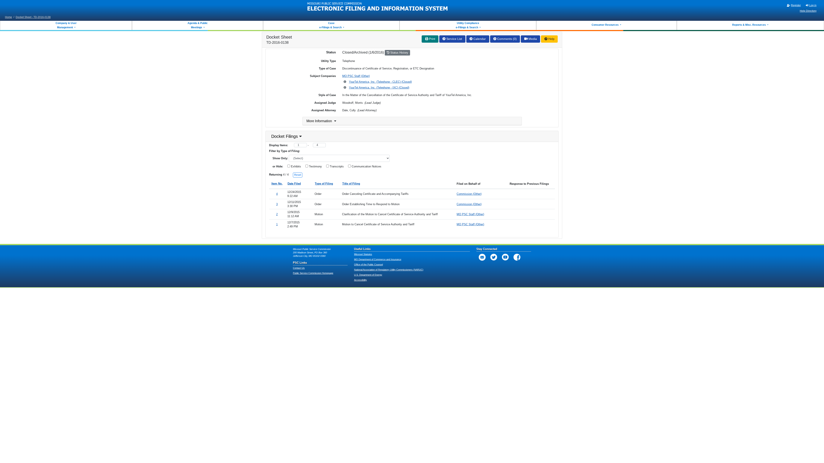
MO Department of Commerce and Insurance (377, 259)
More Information (319, 121)
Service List (453, 39)
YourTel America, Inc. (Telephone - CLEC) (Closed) (380, 81)
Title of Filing (351, 183)
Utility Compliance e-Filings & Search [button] (467, 25)
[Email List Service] (482, 257)
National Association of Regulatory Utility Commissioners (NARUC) (388, 269)
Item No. (277, 183)
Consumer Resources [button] (605, 24)
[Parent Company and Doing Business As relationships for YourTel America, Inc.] (345, 82)
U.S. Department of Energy (368, 275)
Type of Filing (324, 183)
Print (431, 39)
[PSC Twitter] (493, 257)
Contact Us (299, 268)
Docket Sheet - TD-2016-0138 (33, 17)
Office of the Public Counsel (368, 264)
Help (550, 39)
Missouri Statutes (363, 254)
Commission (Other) (469, 193)
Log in (812, 5)
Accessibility (360, 280)
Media (532, 39)
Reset (297, 174)
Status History (398, 52)
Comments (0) (506, 39)
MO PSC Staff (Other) (356, 76)
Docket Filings (284, 136)
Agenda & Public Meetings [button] (198, 25)
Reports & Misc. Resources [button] (749, 24)
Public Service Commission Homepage (313, 273)
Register (796, 5)
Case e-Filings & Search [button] (330, 25)
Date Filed (294, 183)
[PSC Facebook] (516, 257)
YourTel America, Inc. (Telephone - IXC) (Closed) (379, 87)
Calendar (479, 39)
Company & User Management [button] (66, 25)
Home (8, 17)
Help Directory (808, 10)
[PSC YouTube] (505, 257)
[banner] (378, 7)
